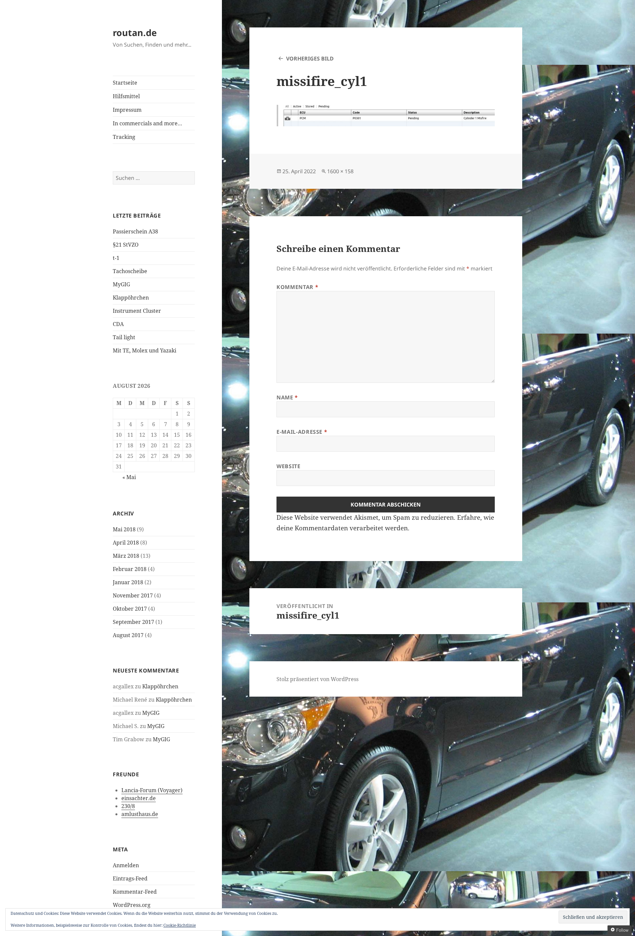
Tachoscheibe (130, 271)
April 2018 (126, 542)
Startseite (125, 82)
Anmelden (126, 865)
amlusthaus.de (139, 814)
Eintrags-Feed (130, 878)
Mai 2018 (124, 529)
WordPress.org (131, 905)
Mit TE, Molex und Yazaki (144, 350)
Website (288, 466)
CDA (118, 324)
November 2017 (133, 595)
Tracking (124, 137)
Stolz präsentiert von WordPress (317, 679)
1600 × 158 (340, 171)
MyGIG (121, 284)
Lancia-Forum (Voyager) (152, 790)
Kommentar (297, 287)
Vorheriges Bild (310, 58)
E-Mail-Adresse (301, 431)
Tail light (124, 337)
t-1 (116, 258)
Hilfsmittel (126, 96)
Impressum (127, 109)
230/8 (128, 806)
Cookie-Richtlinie (179, 925)
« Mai (129, 477)
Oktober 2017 (130, 608)
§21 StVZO (126, 244)
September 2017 (133, 622)
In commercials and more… (147, 123)
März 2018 (126, 555)
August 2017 (128, 635)
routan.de (135, 32)
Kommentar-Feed (135, 891)
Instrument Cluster (137, 310)
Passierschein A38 (135, 231)
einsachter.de (138, 798)
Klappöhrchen (131, 297)
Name (287, 397)
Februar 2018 (130, 569)
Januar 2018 (128, 582)
